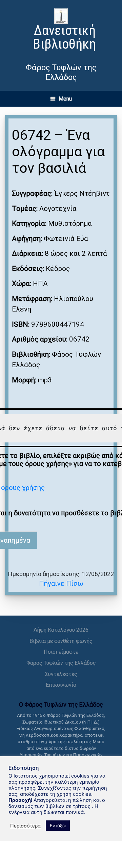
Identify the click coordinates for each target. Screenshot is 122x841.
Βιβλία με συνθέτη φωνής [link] (61, 641)
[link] (61, 30)
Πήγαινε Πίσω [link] (61, 583)
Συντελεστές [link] (61, 674)
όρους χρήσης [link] (23, 488)
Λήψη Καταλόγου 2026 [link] (61, 630)
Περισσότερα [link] (25, 826)
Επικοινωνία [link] (61, 685)
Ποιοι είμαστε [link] (61, 652)
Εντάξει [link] (58, 825)
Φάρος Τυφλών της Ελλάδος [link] (61, 663)
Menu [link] (65, 99)
